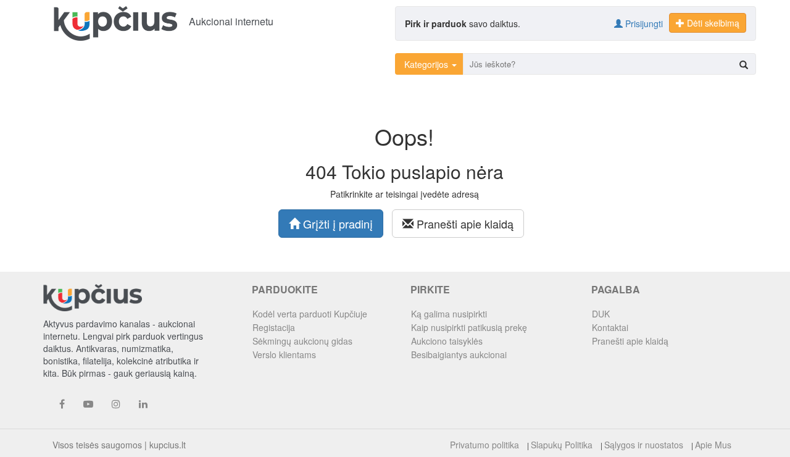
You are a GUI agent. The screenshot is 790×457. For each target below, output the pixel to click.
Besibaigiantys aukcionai (459, 354)
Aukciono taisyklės (447, 341)
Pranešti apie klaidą (464, 224)
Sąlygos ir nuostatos (643, 444)
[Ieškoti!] (743, 64)
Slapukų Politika (561, 444)
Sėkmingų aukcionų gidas (302, 341)
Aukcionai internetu (231, 21)
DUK (601, 314)
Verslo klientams (284, 354)
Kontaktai (610, 327)
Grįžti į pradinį (336, 224)
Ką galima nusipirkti (449, 314)
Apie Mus (713, 444)
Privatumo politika (484, 444)
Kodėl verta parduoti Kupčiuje (309, 314)
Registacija (273, 327)
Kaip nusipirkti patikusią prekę (469, 327)
